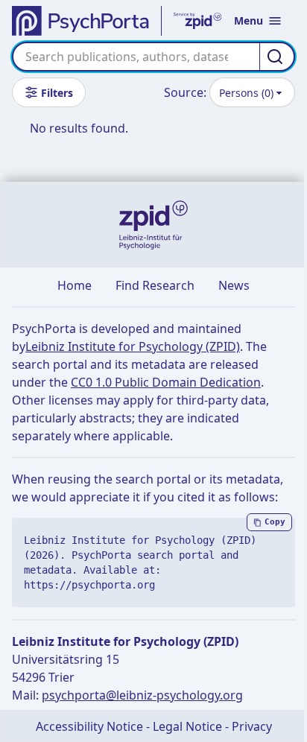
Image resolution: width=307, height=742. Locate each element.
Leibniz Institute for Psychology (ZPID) (132, 346)
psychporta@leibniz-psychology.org (142, 695)
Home (74, 285)
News (234, 285)
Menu (248, 20)
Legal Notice (187, 726)
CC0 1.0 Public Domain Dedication (166, 382)
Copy (275, 522)
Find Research (154, 285)
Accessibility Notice (89, 726)
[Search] (277, 57)
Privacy (252, 726)
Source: (185, 92)
